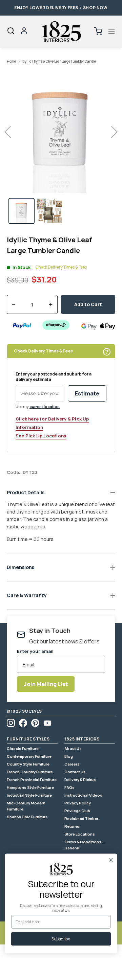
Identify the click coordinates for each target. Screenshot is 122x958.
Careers (72, 764)
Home (11, 61)
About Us (73, 748)
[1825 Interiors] (61, 32)
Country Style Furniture (28, 764)
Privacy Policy (77, 802)
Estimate (87, 393)
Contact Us (75, 771)
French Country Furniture (30, 771)
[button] (111, 31)
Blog (68, 756)
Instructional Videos (83, 795)
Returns (71, 826)
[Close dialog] (110, 860)
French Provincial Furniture (32, 779)
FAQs (69, 787)
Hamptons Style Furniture (30, 787)
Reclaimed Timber (81, 818)
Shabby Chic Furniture (27, 816)
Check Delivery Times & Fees (61, 267)
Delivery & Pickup (80, 779)
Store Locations (79, 834)
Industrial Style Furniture (29, 795)
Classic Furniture (23, 748)
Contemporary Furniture (29, 756)
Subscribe (61, 938)
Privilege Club (77, 810)
